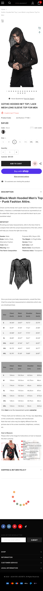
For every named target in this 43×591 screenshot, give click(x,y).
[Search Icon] (9, 3)
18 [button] (24, 93)
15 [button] (18, 93)
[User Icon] (33, 3)
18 (5, 181)
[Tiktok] (26, 526)
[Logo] (21, 3)
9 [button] (24, 91)
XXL (25, 142)
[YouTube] (20, 526)
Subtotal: (4, 157)
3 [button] (11, 91)
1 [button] (6, 91)
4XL (37, 142)
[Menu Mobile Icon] (2, 3)
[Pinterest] (14, 526)
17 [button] (22, 93)
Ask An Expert (29, 99)
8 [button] (22, 91)
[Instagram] (9, 526)
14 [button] (36, 91)
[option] (21, 56)
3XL (31, 142)
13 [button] (34, 91)
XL (20, 142)
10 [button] (27, 91)
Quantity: (4, 148)
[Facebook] (3, 526)
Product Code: (6, 118)
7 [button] (20, 91)
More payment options (21, 176)
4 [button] (13, 91)
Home (3, 9)
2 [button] (9, 91)
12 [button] (31, 91)
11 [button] (29, 91)
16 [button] (20, 93)
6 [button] (18, 91)
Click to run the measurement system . (19, 410)
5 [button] (15, 91)
